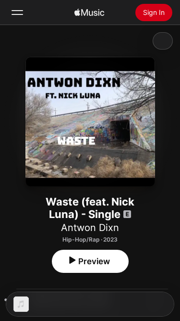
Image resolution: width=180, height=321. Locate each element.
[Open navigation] (17, 12)
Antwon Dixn (90, 227)
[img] (89, 12)
